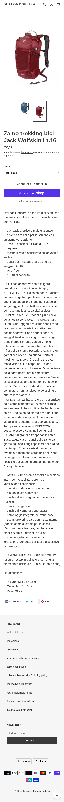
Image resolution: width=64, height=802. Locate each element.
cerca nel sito (14, 649)
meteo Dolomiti (15, 632)
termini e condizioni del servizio (23, 658)
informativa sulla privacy (19, 683)
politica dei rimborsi (17, 666)
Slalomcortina (20, 4)
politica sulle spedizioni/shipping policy (27, 675)
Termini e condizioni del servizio (23, 701)
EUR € (40, 761)
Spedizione (27, 152)
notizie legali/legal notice (19, 692)
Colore (7, 166)
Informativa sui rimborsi (19, 709)
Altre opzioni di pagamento (32, 201)
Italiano (22, 761)
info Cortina (13, 640)
